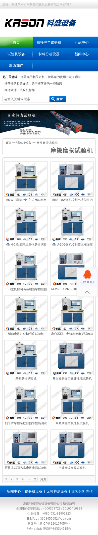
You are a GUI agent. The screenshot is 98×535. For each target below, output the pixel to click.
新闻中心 (82, 54)
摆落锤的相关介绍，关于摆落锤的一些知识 (33, 83)
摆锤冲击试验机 (49, 42)
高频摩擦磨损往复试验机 (72, 423)
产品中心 (82, 42)
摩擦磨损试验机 (47, 143)
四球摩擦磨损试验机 (72, 468)
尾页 (43, 479)
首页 (16, 42)
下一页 (31, 479)
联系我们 (16, 66)
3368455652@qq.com (55, 518)
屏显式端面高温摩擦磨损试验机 (26, 468)
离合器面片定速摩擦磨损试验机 (72, 334)
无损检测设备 (57, 491)
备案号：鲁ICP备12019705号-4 (49, 523)
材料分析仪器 (49, 54)
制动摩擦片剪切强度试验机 (26, 334)
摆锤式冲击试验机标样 (20, 90)
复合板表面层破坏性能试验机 (72, 378)
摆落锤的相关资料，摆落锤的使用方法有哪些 (51, 77)
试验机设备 (16, 54)
